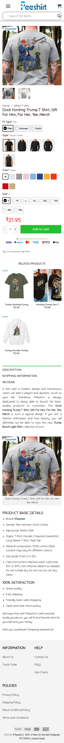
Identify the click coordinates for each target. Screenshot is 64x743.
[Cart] (59, 5)
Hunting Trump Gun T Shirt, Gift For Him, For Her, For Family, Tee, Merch (47, 304)
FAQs (37, 664)
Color (5, 170)
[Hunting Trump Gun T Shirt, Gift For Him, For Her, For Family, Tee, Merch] (48, 285)
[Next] (56, 56)
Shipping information (19, 376)
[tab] (32, 369)
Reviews (8, 382)
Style (5, 135)
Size (5, 194)
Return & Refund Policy (16, 710)
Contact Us (41, 657)
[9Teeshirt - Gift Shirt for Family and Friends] (33, 5)
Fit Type (7, 121)
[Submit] (59, 16)
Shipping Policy (11, 702)
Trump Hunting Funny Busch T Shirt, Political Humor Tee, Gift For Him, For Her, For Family (16, 304)
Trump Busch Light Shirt (18, 251)
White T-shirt (21, 105)
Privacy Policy (10, 694)
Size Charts (41, 672)
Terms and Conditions (15, 717)
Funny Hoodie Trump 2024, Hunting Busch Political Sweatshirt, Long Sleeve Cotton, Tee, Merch (16, 350)
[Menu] (8, 5)
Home (6, 105)
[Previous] (8, 56)
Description (12, 369)
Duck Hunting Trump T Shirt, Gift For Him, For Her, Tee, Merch (32, 410)
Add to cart (40, 229)
